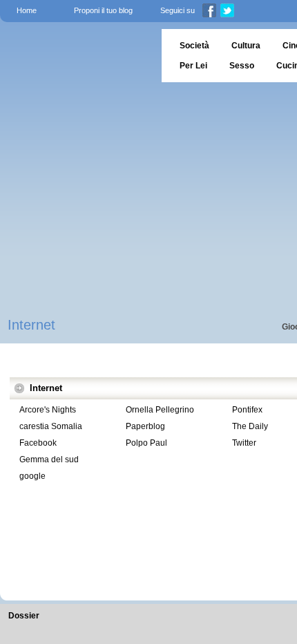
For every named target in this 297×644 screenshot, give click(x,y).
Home (27, 10)
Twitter (244, 443)
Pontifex (247, 410)
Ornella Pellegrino (160, 410)
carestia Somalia (50, 426)
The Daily (250, 426)
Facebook (38, 443)
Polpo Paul (146, 443)
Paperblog (145, 426)
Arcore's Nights (47, 410)
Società (194, 45)
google (32, 476)
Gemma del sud (49, 459)
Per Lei (193, 65)
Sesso (241, 65)
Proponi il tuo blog (103, 10)
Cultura (245, 45)
